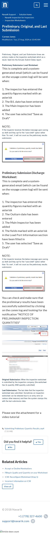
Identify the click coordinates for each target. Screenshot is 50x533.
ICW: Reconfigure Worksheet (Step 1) (21, 477)
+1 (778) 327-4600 (30, 516)
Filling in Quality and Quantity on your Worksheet (26, 472)
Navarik (17, 509)
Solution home (25, 14)
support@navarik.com (15, 521)
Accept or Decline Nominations (18, 468)
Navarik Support (9, 14)
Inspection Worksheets (15, 20)
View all (7, 486)
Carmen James (8, 36)
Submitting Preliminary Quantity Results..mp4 (24, 428)
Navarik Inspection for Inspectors (19, 17)
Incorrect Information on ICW (18, 481)
